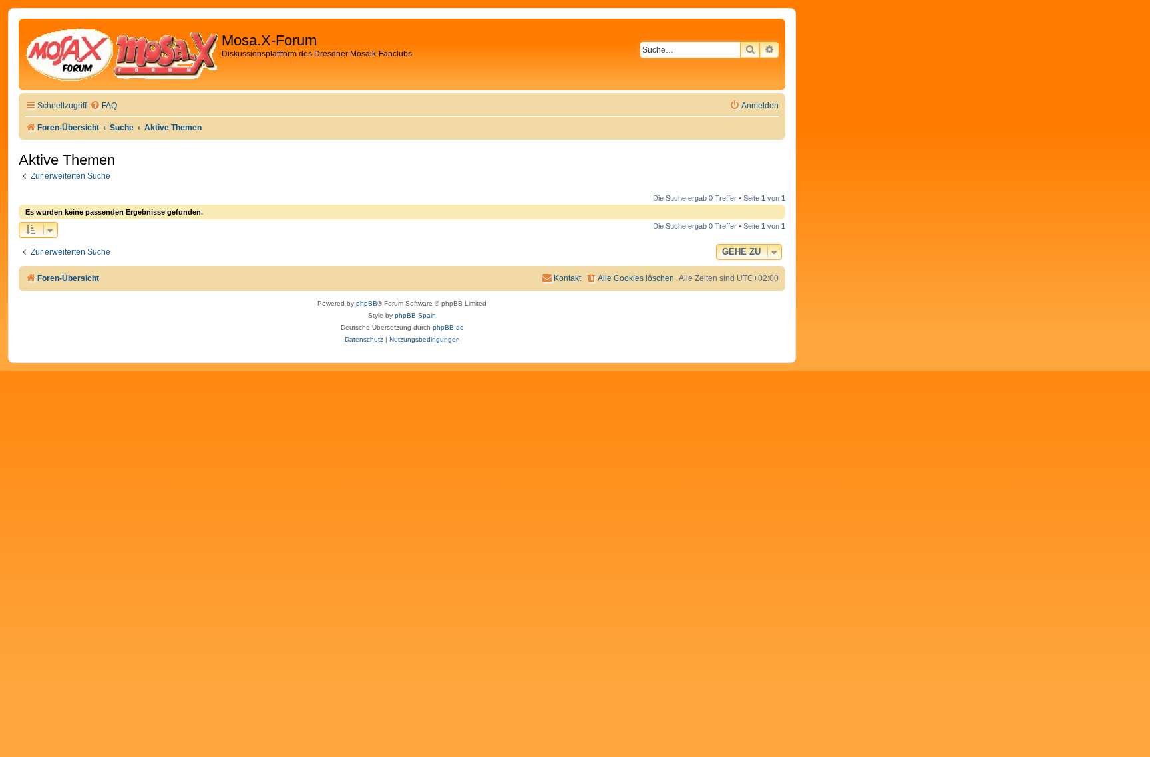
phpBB (366, 303)
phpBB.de (448, 327)
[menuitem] (103, 106)
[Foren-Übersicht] (122, 54)
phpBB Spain (415, 315)
